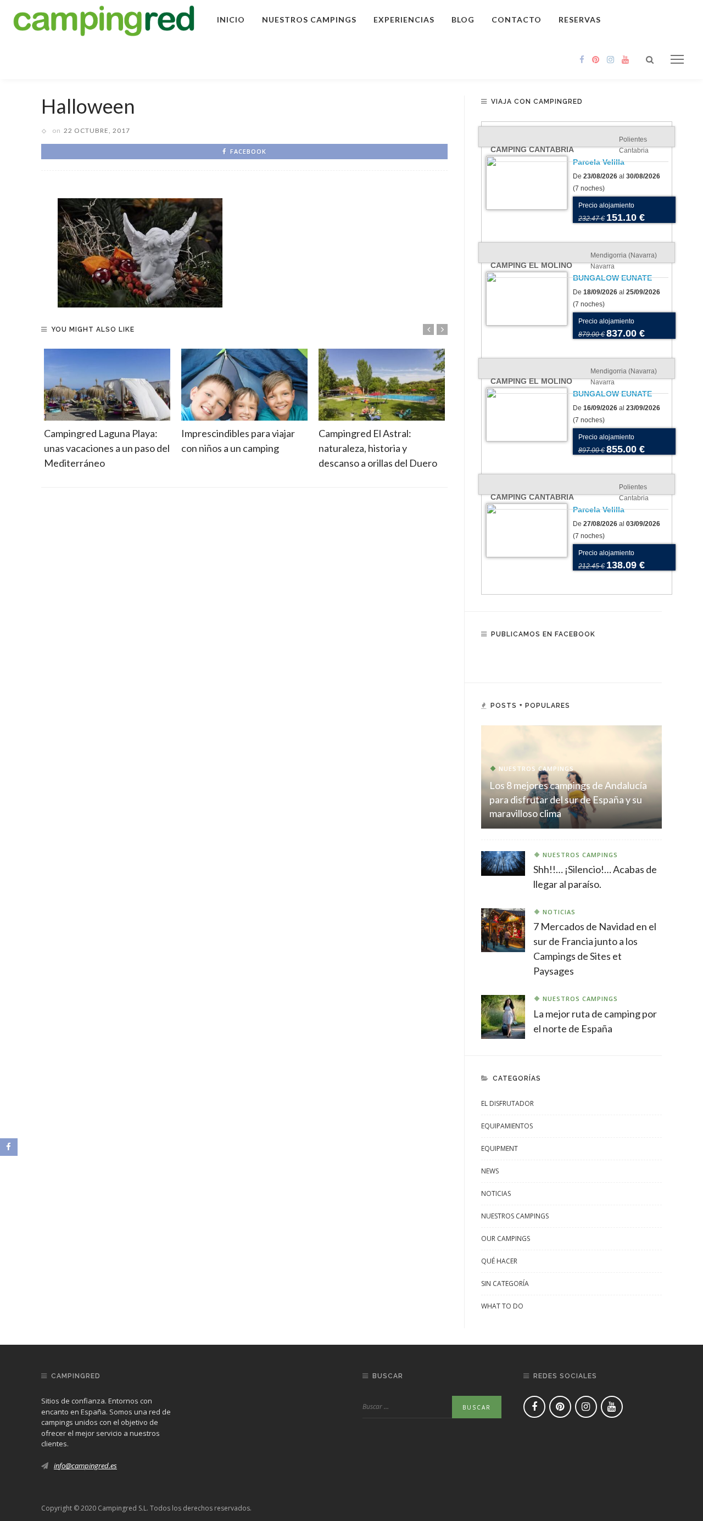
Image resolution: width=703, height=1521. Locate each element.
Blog (463, 19)
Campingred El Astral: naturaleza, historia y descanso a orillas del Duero (378, 448)
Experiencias (403, 19)
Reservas (580, 19)
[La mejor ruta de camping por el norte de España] (503, 1015)
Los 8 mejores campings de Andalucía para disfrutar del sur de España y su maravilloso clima (568, 799)
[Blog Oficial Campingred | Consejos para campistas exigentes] (104, 18)
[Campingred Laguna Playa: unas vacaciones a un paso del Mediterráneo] (107, 385)
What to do (502, 1306)
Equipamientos (507, 1126)
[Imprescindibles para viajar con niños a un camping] (244, 385)
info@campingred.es (85, 1465)
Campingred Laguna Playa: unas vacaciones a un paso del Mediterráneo (107, 448)
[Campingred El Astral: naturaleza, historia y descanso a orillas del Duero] (382, 385)
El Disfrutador (507, 1103)
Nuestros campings (309, 19)
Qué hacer (499, 1261)
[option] (107, 410)
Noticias (559, 911)
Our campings (505, 1238)
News (490, 1171)
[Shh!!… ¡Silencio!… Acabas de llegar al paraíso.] (503, 862)
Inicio (231, 19)
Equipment (499, 1148)
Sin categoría (505, 1283)
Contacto (517, 19)
